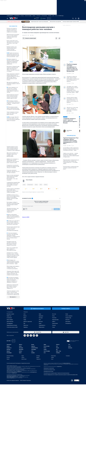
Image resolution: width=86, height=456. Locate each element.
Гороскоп (38, 15)
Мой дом (41, 321)
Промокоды (60, 15)
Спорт (66, 314)
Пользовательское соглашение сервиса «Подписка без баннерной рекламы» (56, 373)
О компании (9, 317)
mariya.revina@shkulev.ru (11, 377)
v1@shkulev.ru (19, 371)
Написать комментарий (30, 38)
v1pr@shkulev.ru (59, 366)
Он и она (54, 314)
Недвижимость (10, 15)
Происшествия (55, 319)
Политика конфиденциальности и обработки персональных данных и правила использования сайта (61, 374)
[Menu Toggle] (7, 18)
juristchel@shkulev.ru (33, 372)
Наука (24, 184)
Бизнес (25, 315)
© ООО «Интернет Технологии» (25, 380)
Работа (53, 321)
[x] (37, 335)
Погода (22, 15)
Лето (40, 319)
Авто (25, 314)
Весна (25, 317)
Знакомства (17, 15)
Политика (54, 317)
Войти (26, 209)
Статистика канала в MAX (12, 327)
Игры (56, 15)
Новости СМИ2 (25, 217)
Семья (53, 327)
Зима (40, 314)
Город (25, 319)
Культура (41, 317)
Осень (53, 315)
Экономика (67, 321)
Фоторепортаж (30, 184)
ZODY (53, 15)
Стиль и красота (68, 315)
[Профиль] (78, 18)
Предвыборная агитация (12, 325)
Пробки (49, 15)
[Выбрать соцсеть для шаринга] (59, 38)
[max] (34, 335)
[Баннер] (25, 22)
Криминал (41, 315)
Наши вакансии (10, 321)
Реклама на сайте (10, 314)
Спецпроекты (68, 323)
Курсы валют (44, 15)
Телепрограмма (28, 15)
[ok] (31, 335)
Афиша (33, 15)
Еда (24, 323)
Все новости (13, 26)
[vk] (28, 335)
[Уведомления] (75, 18)
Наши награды (10, 319)
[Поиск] (73, 18)
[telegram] (25, 335)
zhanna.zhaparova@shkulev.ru (11, 376)
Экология (67, 319)
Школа (36, 184)
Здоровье (26, 327)
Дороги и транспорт (28, 321)
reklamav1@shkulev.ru (66, 363)
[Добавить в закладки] (56, 38)
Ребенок (45, 184)
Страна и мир (68, 317)
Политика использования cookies (49, 369)
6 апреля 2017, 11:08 (25, 35)
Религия (54, 325)
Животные (26, 325)
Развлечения (55, 323)
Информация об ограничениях (49, 368)
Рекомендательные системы (48, 371)
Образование (41, 327)
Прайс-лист (9, 315)
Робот (41, 184)
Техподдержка (10, 323)
